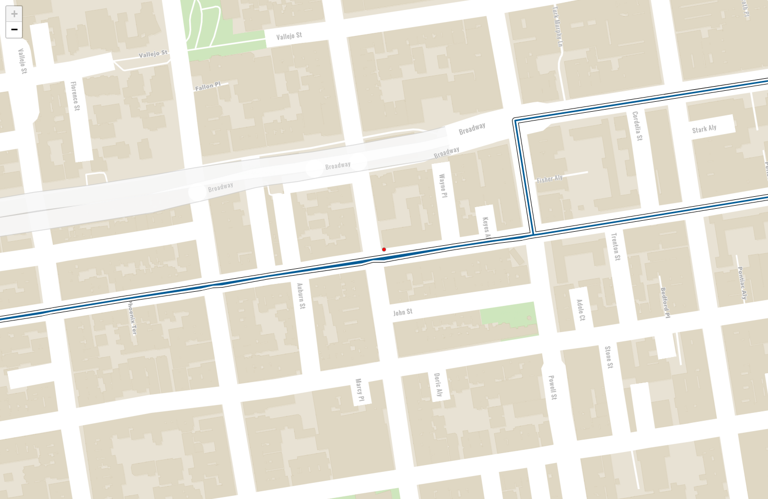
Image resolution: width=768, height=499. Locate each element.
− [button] (14, 29)
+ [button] (14, 13)
